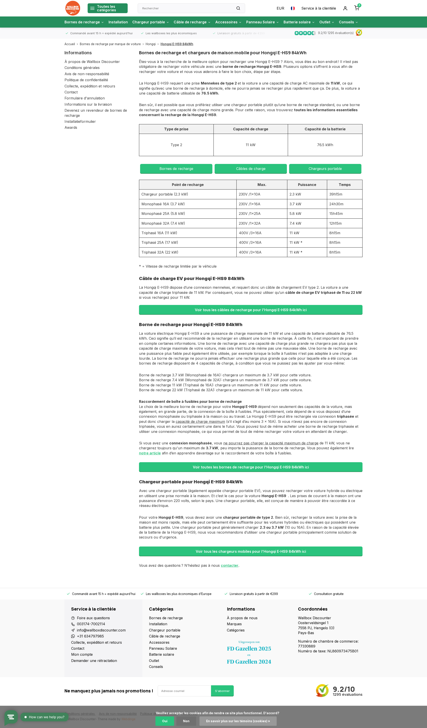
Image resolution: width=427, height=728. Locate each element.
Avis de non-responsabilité (86, 74)
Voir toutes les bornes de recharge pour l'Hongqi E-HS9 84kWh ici (251, 467)
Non (186, 721)
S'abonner (222, 691)
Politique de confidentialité (86, 80)
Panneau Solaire (260, 22)
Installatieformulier (80, 121)
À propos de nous (242, 618)
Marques (234, 624)
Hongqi (151, 44)
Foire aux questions (93, 618)
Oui (164, 721)
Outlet (324, 22)
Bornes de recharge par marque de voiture (110, 44)
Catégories (236, 630)
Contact (71, 92)
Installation (118, 22)
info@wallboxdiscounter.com (101, 630)
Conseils (346, 22)
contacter (229, 565)
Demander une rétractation (94, 660)
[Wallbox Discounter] (72, 8)
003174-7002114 (91, 624)
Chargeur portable (148, 22)
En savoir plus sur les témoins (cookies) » (238, 721)
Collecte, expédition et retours (89, 86)
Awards (70, 127)
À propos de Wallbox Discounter (92, 61)
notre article (150, 453)
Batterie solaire (297, 22)
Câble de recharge (190, 22)
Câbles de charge (251, 168)
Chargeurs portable (325, 168)
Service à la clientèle (318, 8)
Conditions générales (82, 67)
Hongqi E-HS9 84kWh (177, 44)
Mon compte (82, 654)
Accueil (69, 44)
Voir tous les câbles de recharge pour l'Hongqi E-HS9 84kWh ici (251, 310)
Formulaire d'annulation (84, 98)
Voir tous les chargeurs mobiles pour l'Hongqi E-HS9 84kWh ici (251, 551)
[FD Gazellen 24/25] (259, 653)
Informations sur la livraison (88, 104)
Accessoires (226, 22)
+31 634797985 (90, 636)
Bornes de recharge (82, 22)
